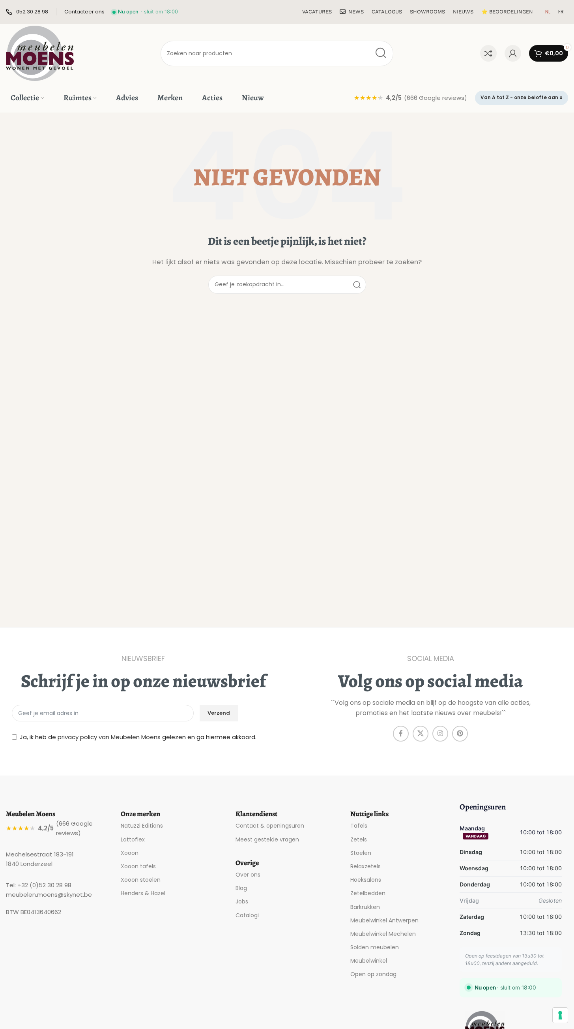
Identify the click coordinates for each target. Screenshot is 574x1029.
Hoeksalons (365, 880)
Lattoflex (133, 839)
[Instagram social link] (440, 734)
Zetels (358, 839)
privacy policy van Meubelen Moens (109, 737)
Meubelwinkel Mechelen (383, 934)
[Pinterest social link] (460, 734)
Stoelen (360, 853)
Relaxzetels (365, 866)
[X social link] (420, 734)
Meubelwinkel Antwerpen (384, 920)
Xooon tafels (138, 866)
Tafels (358, 826)
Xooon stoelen (141, 880)
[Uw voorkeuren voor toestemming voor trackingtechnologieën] (560, 1015)
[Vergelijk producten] (488, 53)
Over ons (248, 875)
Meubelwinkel (368, 961)
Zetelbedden (367, 893)
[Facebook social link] (401, 734)
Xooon (129, 853)
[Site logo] (40, 53)
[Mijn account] (513, 53)
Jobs (242, 901)
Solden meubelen (374, 947)
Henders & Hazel (143, 893)
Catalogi (247, 915)
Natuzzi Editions (142, 826)
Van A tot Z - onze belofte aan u (522, 97)
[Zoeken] (380, 53)
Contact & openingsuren (270, 826)
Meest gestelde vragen (267, 839)
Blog (241, 888)
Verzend (219, 713)
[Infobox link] (27, 12)
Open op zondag (373, 974)
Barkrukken (365, 907)
